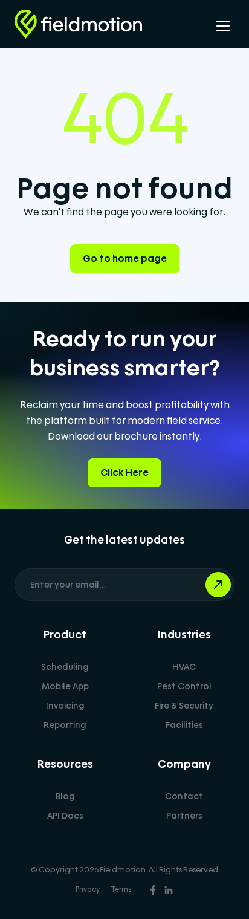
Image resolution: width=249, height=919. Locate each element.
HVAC (184, 667)
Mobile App (65, 686)
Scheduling (65, 667)
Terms (121, 889)
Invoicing (65, 705)
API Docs (65, 815)
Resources (65, 764)
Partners (184, 815)
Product (65, 634)
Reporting (65, 725)
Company (184, 764)
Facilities (184, 725)
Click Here (124, 472)
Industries (184, 634)
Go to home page (125, 258)
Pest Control (184, 686)
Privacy (88, 889)
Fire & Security (184, 705)
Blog (65, 796)
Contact (184, 796)
